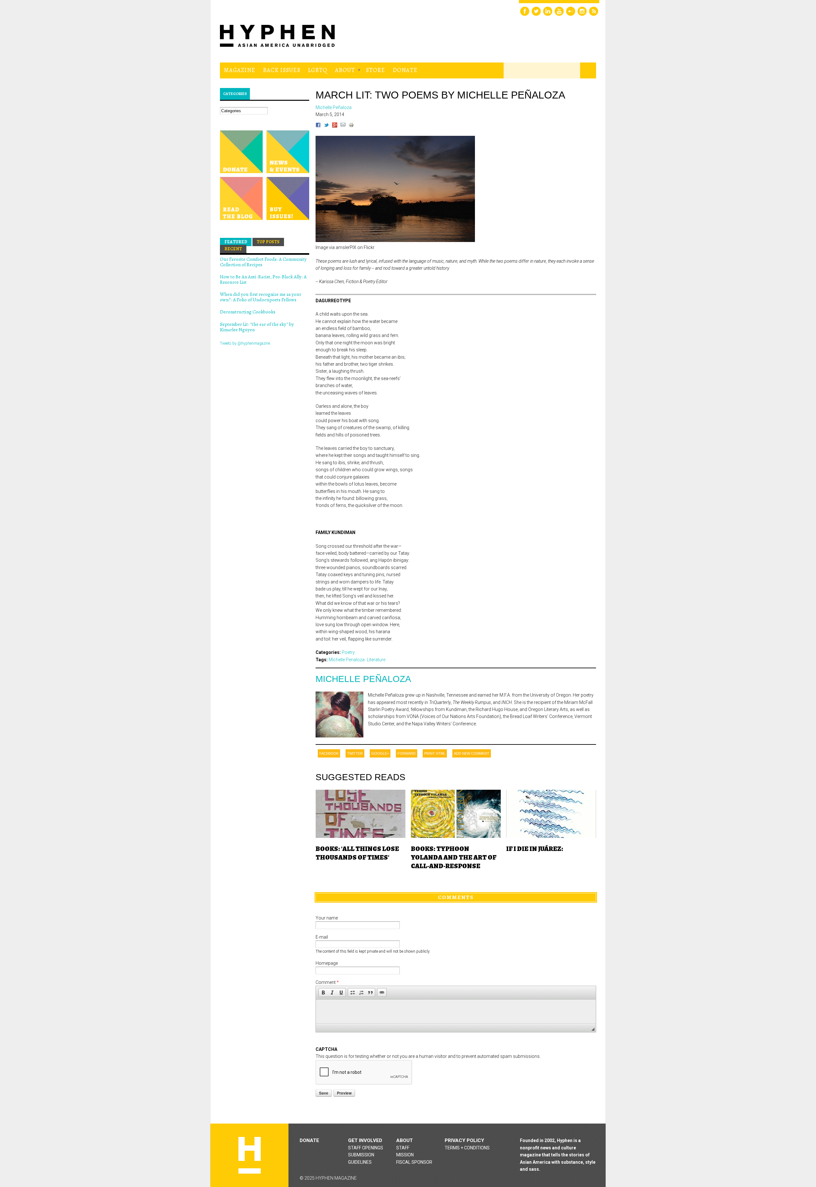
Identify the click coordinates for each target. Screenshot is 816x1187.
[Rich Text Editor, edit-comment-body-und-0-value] (456, 1011)
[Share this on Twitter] (326, 125)
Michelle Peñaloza (363, 679)
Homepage (327, 963)
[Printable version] (351, 125)
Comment (327, 982)
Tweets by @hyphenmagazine (245, 343)
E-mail (322, 937)
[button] (323, 992)
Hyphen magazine (249, 1155)
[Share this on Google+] (334, 125)
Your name (327, 917)
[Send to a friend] (343, 125)
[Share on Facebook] (318, 125)
